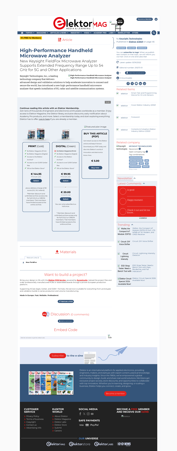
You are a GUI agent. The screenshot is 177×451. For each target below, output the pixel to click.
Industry (75, 33)
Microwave (142, 48)
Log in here (44, 119)
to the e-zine (67, 355)
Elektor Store (61, 425)
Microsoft (133, 163)
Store (135, 33)
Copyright (31, 422)
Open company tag (137, 152)
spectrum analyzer (136, 160)
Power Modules (135, 166)
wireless (145, 166)
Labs (111, 33)
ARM (146, 160)
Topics (29, 33)
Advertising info (33, 428)
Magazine (41, 33)
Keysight (122, 48)
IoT (147, 163)
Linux (141, 163)
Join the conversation (136, 73)
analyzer (131, 48)
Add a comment (66, 321)
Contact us (31, 425)
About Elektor (61, 416)
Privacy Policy (32, 416)
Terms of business (35, 419)
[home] (22, 32)
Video (86, 33)
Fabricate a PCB (66, 301)
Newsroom (134, 149)
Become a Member (145, 19)
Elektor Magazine (135, 157)
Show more (133, 169)
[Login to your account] (156, 19)
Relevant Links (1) (33, 258)
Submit (58, 428)
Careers (58, 431)
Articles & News (58, 33)
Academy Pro (100, 33)
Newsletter (124, 33)
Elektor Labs (60, 422)
